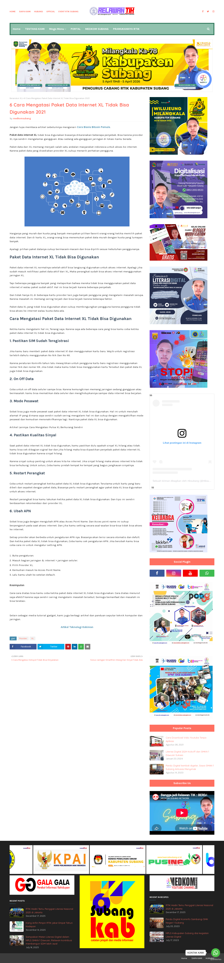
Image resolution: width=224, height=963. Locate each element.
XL (21, 98)
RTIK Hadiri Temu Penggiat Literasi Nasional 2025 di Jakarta (49, 910)
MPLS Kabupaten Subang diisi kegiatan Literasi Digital (187, 935)
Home (13, 11)
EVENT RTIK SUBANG (68, 11)
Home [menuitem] (16, 29)
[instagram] (213, 11)
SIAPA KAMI (25, 11)
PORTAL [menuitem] (76, 29)
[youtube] (190, 573)
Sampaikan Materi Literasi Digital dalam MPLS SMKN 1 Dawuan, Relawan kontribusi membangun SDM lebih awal (49, 940)
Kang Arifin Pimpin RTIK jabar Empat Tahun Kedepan (49, 924)
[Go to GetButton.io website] (215, 959)
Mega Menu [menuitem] (56, 29)
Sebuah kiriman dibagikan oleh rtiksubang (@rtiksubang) (184, 480)
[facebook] (202, 11)
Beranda (14, 98)
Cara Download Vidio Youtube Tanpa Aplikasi (186, 739)
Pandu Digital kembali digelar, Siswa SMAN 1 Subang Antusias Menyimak (190, 767)
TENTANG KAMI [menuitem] (35, 29)
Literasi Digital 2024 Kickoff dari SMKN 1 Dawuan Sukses (187, 753)
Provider (23, 638)
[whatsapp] (207, 573)
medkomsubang (22, 118)
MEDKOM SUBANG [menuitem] (96, 29)
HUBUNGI (38, 11)
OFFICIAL (50, 11)
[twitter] (208, 11)
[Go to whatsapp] (215, 952)
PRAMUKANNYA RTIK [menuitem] (126, 29)
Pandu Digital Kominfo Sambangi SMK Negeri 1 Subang (187, 921)
